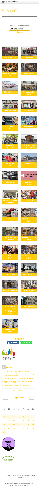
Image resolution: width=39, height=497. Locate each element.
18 (9, 424)
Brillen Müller (29, 57)
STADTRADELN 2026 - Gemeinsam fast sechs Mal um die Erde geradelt (19, 382)
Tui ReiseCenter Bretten (10, 331)
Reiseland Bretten (28, 274)
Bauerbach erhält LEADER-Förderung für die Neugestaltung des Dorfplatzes (19, 374)
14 (23, 420)
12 (14, 420)
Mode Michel (29, 200)
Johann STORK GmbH (29, 165)
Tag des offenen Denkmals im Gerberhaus (16, 385)
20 (18, 424)
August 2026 (18, 398)
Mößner (10, 219)
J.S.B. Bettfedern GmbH (10, 165)
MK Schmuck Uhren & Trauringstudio (10, 202)
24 (4, 428)
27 (18, 428)
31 (4, 432)
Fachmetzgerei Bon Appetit (29, 93)
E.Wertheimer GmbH (10, 92)
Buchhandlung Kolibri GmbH (10, 75)
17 (4, 424)
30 (33, 428)
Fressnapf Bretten (10, 110)
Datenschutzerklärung (13, 475)
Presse (33, 475)
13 (18, 420)
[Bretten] (10, 2)
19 (14, 424)
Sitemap (20, 477)
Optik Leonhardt (10, 274)
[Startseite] (8, 354)
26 (14, 428)
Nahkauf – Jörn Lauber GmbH (29, 238)
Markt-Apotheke (10, 182)
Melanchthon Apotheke (29, 183)
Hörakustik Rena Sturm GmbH (10, 146)
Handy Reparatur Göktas (10, 128)
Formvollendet (28, 110)
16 (33, 420)
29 (28, 428)
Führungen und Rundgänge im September (16, 371)
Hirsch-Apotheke (29, 127)
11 (9, 420)
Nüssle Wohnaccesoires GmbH (29, 257)
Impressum (26, 475)
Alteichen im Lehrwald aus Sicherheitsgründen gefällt (19, 378)
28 (23, 428)
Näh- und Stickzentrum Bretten (10, 238)
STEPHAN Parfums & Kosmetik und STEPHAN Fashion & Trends (10, 310)
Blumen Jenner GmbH (10, 57)
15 (28, 420)
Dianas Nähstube (29, 73)
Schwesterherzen (28, 290)
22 (28, 424)
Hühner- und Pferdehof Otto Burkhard (28, 146)
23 (33, 424)
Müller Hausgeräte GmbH (29, 220)
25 (9, 428)
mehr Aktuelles (17, 390)
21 (23, 424)
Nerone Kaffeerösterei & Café (10, 257)
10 (4, 420)
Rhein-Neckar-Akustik (10, 290)
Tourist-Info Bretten (29, 307)
